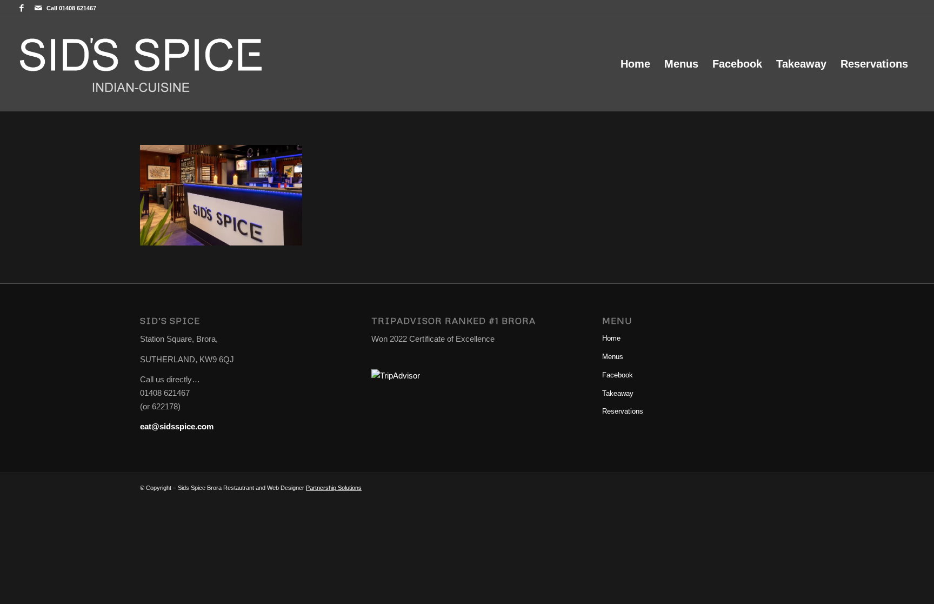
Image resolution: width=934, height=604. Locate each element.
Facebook (617, 375)
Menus (612, 357)
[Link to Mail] (38, 8)
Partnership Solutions (334, 487)
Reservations (622, 411)
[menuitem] (635, 64)
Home (611, 338)
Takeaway (617, 393)
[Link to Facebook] (22, 8)
